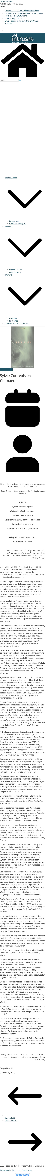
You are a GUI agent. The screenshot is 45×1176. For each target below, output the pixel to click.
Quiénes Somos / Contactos (16, 323)
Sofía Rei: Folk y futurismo (16, 16)
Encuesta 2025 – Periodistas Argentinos (22, 10)
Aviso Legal (5, 1170)
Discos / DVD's (6, 369)
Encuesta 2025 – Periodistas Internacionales (24, 13)
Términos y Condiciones (22, 1170)
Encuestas (13, 321)
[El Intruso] (22, 77)
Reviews (8, 226)
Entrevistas (14, 221)
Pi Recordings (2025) (13, 18)
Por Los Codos (11, 177)
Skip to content (6, 1)
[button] (25, 218)
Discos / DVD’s (15, 269)
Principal (13, 318)
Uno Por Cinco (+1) (17, 223)
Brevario (8, 275)
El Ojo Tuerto (15, 272)
